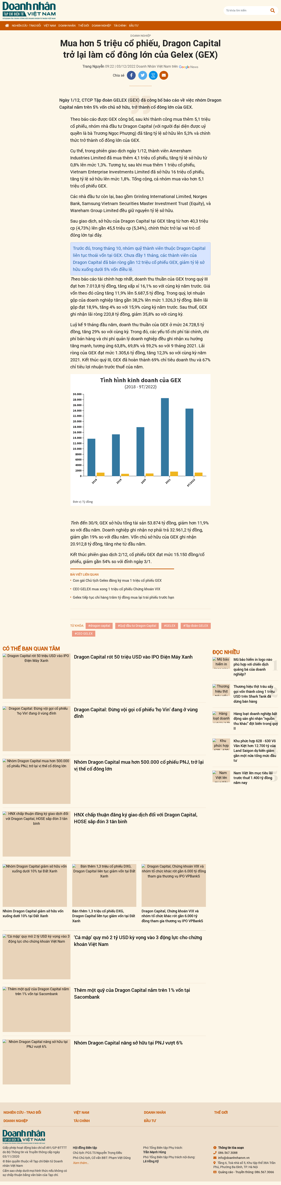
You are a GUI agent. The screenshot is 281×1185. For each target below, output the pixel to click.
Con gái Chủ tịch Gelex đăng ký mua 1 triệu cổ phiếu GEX (117, 580)
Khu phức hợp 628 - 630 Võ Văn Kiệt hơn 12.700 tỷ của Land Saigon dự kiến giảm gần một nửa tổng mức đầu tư (255, 750)
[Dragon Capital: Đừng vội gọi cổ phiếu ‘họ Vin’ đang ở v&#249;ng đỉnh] (36, 728)
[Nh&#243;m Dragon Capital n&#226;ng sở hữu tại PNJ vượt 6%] (36, 1062)
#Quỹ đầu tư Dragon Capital (137, 625)
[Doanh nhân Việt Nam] (24, 1136)
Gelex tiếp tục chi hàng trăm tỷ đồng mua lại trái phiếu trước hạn (123, 597)
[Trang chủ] (7, 25)
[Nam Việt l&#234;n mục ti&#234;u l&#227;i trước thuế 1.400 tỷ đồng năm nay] (221, 776)
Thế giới (83, 25)
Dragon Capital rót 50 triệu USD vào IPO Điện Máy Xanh (133, 657)
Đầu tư (133, 25)
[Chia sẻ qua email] (163, 75)
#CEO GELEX (84, 633)
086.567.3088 (228, 1152)
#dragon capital (99, 625)
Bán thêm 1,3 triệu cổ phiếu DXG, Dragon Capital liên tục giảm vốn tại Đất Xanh (103, 916)
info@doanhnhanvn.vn (234, 1158)
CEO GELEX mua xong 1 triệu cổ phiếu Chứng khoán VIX (116, 589)
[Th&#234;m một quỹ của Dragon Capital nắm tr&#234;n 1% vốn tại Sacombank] (36, 1009)
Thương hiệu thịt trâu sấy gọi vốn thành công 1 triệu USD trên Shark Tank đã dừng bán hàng (254, 693)
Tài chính (120, 25)
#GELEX (169, 625)
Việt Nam (50, 25)
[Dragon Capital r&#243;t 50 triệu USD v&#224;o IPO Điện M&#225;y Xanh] (36, 676)
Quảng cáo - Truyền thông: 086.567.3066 (246, 1172)
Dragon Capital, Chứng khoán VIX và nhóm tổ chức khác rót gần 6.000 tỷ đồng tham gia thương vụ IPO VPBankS (172, 916)
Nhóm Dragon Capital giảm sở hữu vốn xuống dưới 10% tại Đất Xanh (33, 913)
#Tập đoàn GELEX (195, 625)
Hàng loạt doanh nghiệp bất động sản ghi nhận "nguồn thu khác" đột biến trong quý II (256, 721)
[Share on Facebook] (131, 75)
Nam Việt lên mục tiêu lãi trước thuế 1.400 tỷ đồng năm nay (253, 778)
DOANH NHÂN (66, 25)
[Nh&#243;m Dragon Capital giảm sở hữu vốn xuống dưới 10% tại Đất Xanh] (35, 885)
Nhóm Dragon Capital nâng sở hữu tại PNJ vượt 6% (128, 1042)
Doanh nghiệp (101, 25)
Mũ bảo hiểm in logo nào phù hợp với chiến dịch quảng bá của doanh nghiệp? (253, 666)
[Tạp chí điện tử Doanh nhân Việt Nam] (29, 9)
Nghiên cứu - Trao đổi (26, 25)
